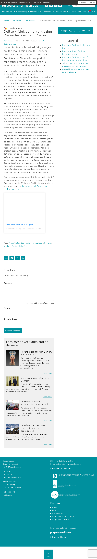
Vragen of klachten (60, 519)
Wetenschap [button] (22, 11)
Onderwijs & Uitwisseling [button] (41, 11)
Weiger (92, 2)
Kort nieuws (30, 20)
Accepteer (82, 2)
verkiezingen (37, 243)
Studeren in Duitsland (11, 16)
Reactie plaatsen (12, 330)
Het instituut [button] (8, 11)
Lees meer (47, 373)
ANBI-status (57, 513)
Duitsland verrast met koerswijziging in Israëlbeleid (32, 428)
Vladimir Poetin (11, 246)
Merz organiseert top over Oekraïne (35, 379)
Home (6, 20)
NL (92, 11)
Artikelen (17, 20)
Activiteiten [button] (61, 11)
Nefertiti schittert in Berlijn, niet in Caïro (36, 353)
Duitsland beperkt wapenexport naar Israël (34, 403)
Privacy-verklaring (58, 537)
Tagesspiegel (13, 189)
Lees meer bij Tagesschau (35, 186)
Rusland (47, 243)
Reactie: (8, 283)
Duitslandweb (75, 11)
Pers (54, 510)
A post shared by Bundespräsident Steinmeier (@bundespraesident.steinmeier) (42, 229)
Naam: (7, 307)
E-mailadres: (10, 318)
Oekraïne (23, 246)
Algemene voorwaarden (63, 516)
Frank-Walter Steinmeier (20, 243)
